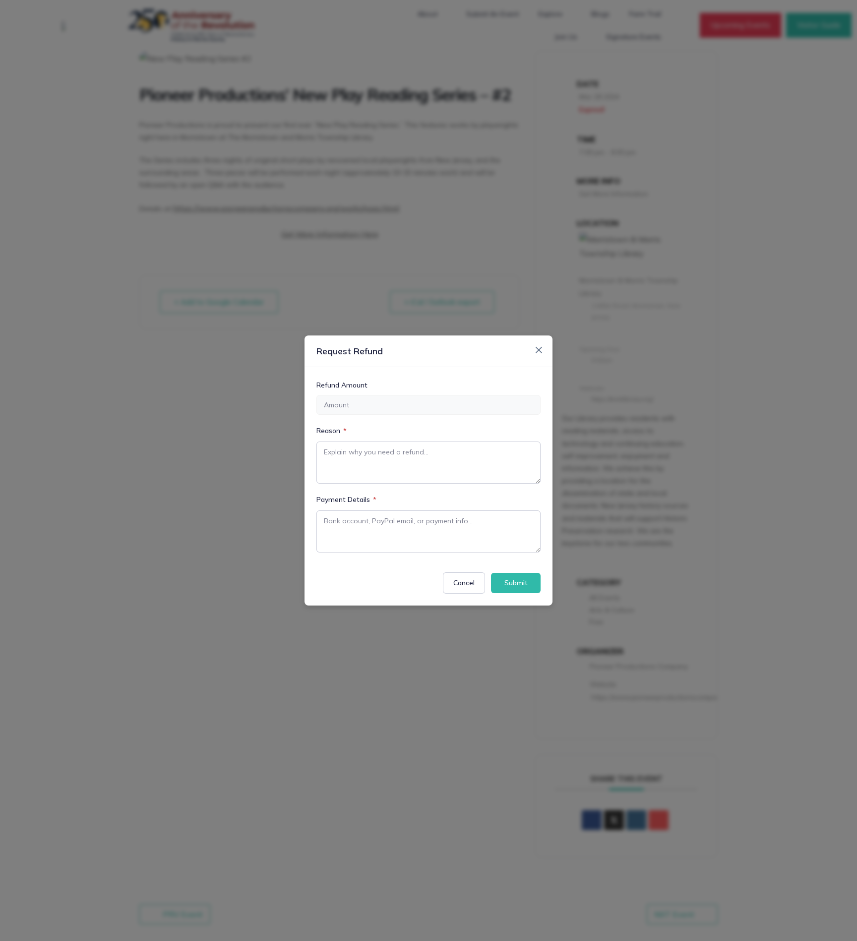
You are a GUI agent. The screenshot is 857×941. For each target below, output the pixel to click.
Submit (516, 582)
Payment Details (346, 499)
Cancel (464, 582)
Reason (331, 430)
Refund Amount (341, 385)
